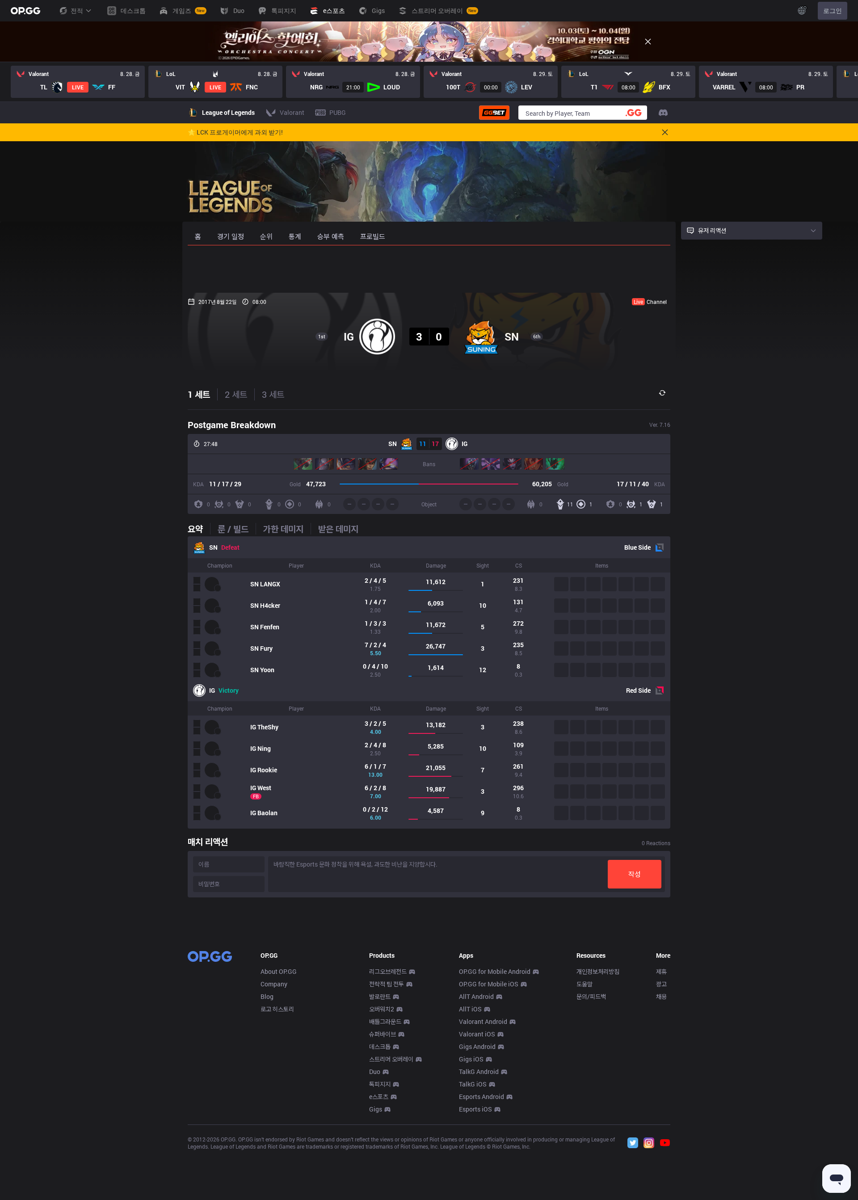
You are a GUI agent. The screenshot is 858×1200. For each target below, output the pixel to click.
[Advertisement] (429, 269)
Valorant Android (483, 1021)
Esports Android (481, 1096)
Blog (267, 996)
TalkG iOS (473, 1084)
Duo (374, 1071)
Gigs (375, 1109)
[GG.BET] (494, 112)
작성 (634, 874)
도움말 (584, 984)
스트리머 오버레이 (391, 1059)
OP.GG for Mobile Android (494, 971)
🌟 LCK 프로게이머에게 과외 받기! (235, 132)
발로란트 (380, 996)
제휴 (661, 971)
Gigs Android (477, 1046)
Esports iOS (475, 1109)
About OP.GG (279, 971)
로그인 (832, 10)
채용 (661, 996)
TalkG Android (479, 1071)
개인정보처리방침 (597, 971)
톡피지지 (380, 1084)
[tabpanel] (429, 682)
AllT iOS (470, 1009)
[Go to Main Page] (25, 10)
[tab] (199, 529)
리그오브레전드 (388, 971)
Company (274, 984)
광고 (661, 984)
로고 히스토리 (277, 1009)
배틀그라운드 (385, 1021)
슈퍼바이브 (382, 1034)
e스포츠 (378, 1096)
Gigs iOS (471, 1059)
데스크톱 (380, 1046)
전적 (77, 10)
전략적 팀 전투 (386, 984)
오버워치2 (381, 1009)
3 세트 (273, 394)
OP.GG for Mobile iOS (488, 984)
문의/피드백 (591, 996)
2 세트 (236, 394)
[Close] (648, 41)
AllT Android (476, 996)
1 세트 (199, 394)
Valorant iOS (477, 1034)
